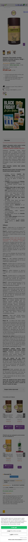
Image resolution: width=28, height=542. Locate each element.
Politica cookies (23, 537)
